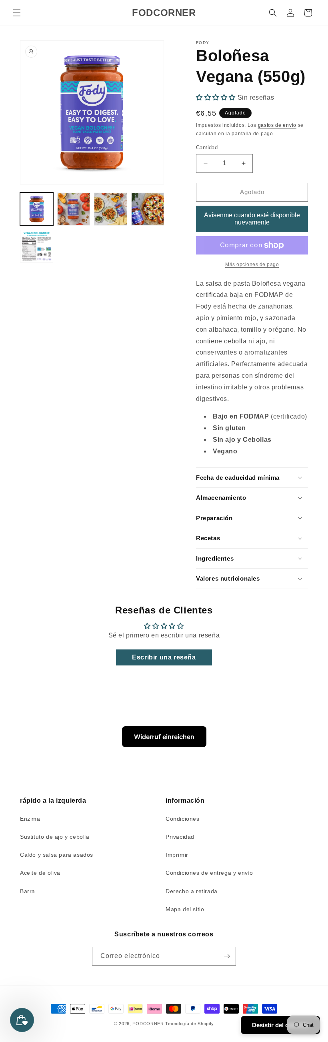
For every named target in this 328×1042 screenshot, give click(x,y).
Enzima (30, 819)
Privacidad (180, 837)
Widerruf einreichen (164, 737)
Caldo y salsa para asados (56, 855)
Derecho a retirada (192, 891)
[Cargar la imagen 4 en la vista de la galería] (147, 209)
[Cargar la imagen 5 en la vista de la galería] (36, 246)
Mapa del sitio (185, 909)
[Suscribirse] (227, 956)
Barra (27, 891)
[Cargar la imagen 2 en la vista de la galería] (73, 209)
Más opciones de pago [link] (252, 264)
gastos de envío (277, 125)
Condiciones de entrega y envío (209, 873)
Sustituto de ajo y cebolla (55, 837)
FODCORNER (148, 1023)
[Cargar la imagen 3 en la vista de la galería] (110, 209)
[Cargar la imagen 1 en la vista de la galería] (36, 209)
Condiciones (183, 819)
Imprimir (177, 855)
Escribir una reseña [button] (164, 657)
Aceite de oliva (40, 873)
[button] (17, 13)
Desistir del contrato (280, 1025)
